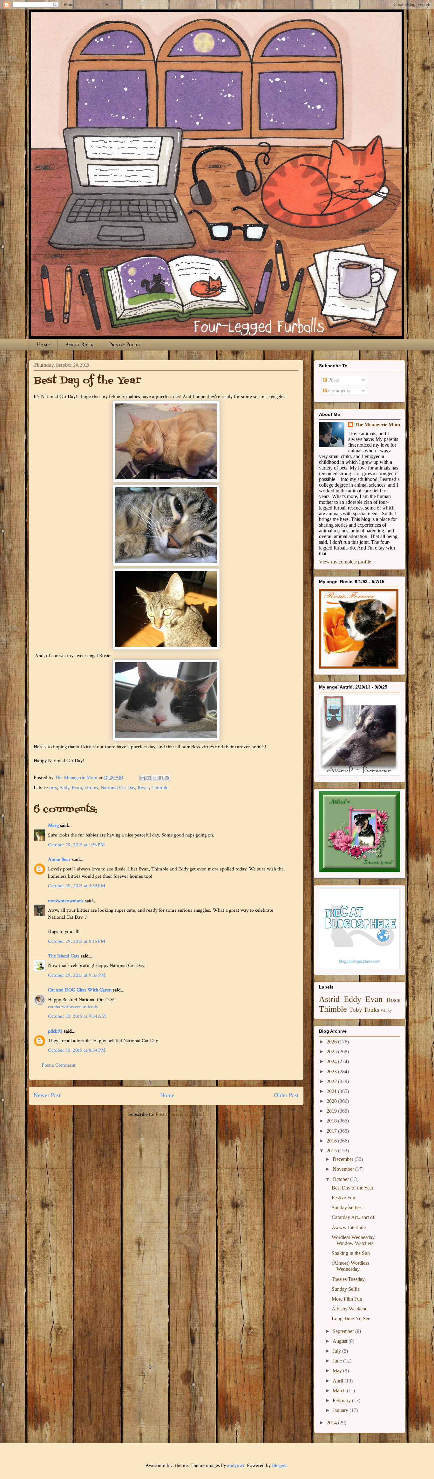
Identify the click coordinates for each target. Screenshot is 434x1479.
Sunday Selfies (347, 1207)
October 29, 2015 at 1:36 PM (76, 845)
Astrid (329, 999)
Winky (386, 1010)
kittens (91, 787)
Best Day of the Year (352, 1187)
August (341, 1341)
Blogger (279, 1465)
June (338, 1360)
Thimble (159, 787)
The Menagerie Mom (377, 424)
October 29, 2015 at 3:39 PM (76, 886)
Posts (333, 380)
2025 (332, 1051)
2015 (332, 1150)
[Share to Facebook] (161, 778)
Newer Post (47, 1095)
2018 (332, 1120)
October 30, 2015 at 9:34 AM (77, 1016)
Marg (53, 825)
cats (53, 787)
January (341, 1410)
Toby (355, 1009)
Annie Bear (59, 859)
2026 (332, 1041)
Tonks (371, 1009)
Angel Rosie (79, 345)
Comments (338, 390)
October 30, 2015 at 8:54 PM (76, 1050)
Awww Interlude (349, 1227)
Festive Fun (343, 1197)
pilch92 (55, 1031)
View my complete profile (345, 561)
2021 (332, 1091)
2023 (332, 1071)
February (342, 1400)
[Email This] (142, 778)
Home (43, 345)
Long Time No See (351, 1318)
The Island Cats (63, 956)
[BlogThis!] (149, 778)
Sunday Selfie (346, 1289)
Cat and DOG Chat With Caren (80, 990)
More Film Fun (347, 1299)
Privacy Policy (124, 345)
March (340, 1390)
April (338, 1380)
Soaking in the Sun (351, 1253)
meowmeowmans (66, 900)
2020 (332, 1101)
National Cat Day (118, 787)
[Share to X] (155, 778)
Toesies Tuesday (348, 1279)
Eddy (64, 787)
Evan (77, 787)
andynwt (235, 1465)
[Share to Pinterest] (167, 778)
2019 (332, 1111)
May (338, 1370)
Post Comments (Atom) (180, 1114)
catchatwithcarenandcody (73, 1006)
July (337, 1351)
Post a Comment (59, 1065)
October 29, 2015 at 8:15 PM (76, 941)
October (341, 1179)
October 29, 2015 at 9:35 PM (76, 975)
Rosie (143, 787)
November (344, 1169)
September (344, 1331)
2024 (332, 1061)
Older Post (286, 1095)
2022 (332, 1081)
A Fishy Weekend (350, 1308)
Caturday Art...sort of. (354, 1217)
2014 (332, 1422)
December (344, 1159)
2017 (332, 1131)
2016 (332, 1140)
